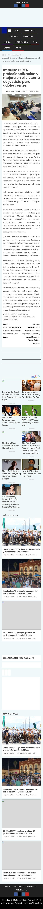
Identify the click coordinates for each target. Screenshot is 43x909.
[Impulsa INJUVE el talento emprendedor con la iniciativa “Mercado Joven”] (21, 573)
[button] (9, 30)
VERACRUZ (13, 36)
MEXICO (7, 42)
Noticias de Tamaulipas (26, 317)
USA (35, 42)
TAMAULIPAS (29, 30)
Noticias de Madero (10, 317)
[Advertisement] (21, 370)
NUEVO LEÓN (28, 36)
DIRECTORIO (18, 886)
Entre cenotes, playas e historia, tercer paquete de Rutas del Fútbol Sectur (12, 330)
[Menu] (9, 30)
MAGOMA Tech (35, 903)
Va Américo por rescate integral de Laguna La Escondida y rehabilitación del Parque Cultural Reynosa (31, 333)
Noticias (9, 314)
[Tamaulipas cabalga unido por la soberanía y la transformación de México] (21, 532)
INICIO (16, 30)
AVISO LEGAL (31, 886)
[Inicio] (4, 30)
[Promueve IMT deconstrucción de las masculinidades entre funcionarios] (21, 855)
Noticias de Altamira (21, 314)
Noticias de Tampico (10, 319)
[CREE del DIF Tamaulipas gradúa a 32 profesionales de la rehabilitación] (21, 615)
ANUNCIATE (21, 890)
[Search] (39, 30)
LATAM (7, 48)
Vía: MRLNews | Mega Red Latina (15, 91)
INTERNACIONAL (21, 42)
